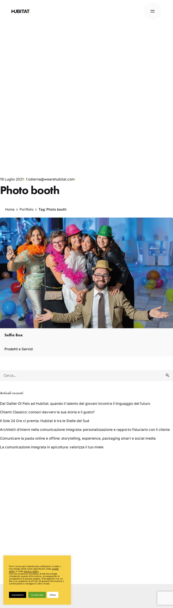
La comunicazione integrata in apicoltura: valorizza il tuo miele (51, 447)
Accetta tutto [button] (37, 595)
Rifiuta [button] (53, 595)
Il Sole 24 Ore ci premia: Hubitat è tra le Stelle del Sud (44, 421)
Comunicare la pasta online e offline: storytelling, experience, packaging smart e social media (78, 438)
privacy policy (31, 571)
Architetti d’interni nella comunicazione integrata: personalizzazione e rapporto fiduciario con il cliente (85, 429)
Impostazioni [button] (17, 595)
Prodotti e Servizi (19, 349)
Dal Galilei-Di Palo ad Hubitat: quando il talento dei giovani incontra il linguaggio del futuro (75, 403)
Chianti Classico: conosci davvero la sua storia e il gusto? (47, 412)
